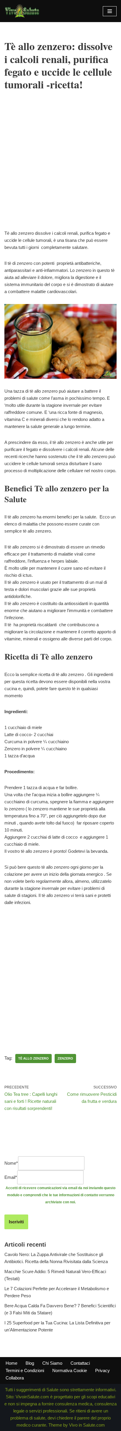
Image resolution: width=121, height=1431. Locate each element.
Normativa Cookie (69, 1370)
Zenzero (65, 1058)
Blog (30, 1363)
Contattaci (80, 1363)
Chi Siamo (52, 1363)
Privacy (102, 1370)
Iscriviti (16, 1221)
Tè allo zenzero (33, 1058)
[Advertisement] (60, 169)
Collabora (15, 1377)
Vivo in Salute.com (87, 1424)
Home (11, 1363)
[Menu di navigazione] (110, 11)
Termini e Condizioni (25, 1370)
